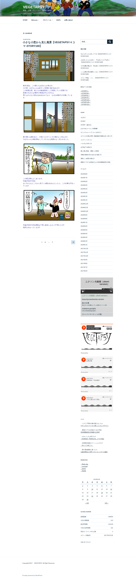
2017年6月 (84, 271)
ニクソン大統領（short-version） (95, 296)
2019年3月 (84, 192)
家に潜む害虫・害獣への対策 (90, 151)
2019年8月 (84, 174)
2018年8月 (84, 218)
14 (111, 489)
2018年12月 (84, 204)
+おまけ (83, 117)
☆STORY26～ (85, 93)
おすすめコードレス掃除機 (89, 128)
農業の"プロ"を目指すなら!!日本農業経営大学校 (95, 162)
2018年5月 (84, 230)
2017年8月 (84, 263)
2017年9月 (84, 260)
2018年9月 (84, 215)
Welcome (34, 20)
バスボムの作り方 (86, 143)
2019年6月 (84, 181)
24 (92, 496)
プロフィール (47, 20)
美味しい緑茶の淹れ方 (88, 158)
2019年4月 (84, 189)
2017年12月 (84, 248)
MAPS (58, 20)
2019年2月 (84, 196)
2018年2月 (84, 241)
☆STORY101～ (86, 100)
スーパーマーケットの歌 (92, 314)
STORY (25, 20)
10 (92, 489)
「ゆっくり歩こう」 (87, 445)
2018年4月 (84, 233)
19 (102, 493)
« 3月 (87, 503)
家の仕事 (94, 304)
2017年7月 (84, 267)
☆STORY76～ (85, 97)
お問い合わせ (68, 20)
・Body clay (84, 464)
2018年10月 (84, 211)
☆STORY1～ (85, 91)
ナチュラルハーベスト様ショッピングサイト (95, 425)
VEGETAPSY (34, 7)
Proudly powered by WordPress (32, 575)
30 (87, 499)
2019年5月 (84, 185)
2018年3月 (84, 237)
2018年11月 (84, 207)
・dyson (83, 468)
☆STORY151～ (86, 104)
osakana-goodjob (89, 309)
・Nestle (83, 471)
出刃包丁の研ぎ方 (86, 147)
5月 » (106, 503)
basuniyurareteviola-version (93, 299)
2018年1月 (84, 245)
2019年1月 (84, 200)
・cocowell (84, 466)
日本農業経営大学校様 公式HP (90, 432)
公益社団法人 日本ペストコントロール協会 (94, 452)
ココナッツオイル (86, 140)
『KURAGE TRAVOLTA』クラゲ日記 (92, 439)
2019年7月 (84, 177)
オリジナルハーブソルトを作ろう (91, 132)
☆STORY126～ (86, 102)
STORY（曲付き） (86, 125)
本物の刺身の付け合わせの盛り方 (91, 154)
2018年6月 (84, 226)
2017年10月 (84, 256)
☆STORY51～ (85, 95)
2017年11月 (84, 252)
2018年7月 (84, 222)
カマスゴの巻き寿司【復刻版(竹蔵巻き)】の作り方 (96, 136)
